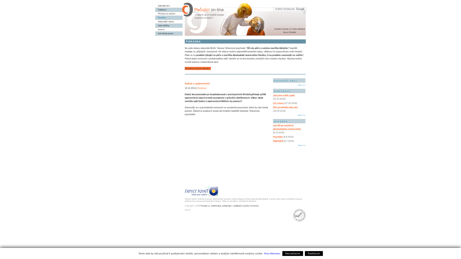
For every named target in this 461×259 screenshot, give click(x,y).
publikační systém (241, 206)
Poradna (162, 18)
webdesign (226, 206)
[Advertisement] (289, 162)
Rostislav (202, 88)
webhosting (216, 206)
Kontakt (292, 32)
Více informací (272, 253)
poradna (281, 121)
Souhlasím (314, 253)
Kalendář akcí (164, 6)
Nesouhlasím (292, 253)
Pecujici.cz (205, 206)
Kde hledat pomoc (166, 33)
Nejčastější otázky (166, 22)
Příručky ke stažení (166, 14)
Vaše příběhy (163, 25)
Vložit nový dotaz (198, 68)
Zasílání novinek (281, 29)
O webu (293, 29)
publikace (282, 91)
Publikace (162, 10)
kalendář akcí (285, 81)
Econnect (254, 206)
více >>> (301, 85)
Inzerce (161, 29)
